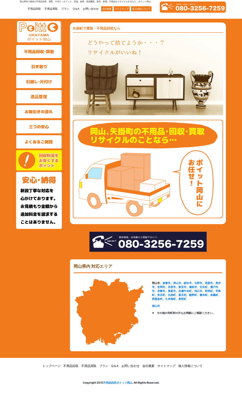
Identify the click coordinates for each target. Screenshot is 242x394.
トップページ (51, 366)
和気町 (209, 290)
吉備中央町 (185, 290)
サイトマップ (122, 8)
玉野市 (198, 282)
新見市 (182, 286)
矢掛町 (172, 294)
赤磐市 (161, 290)
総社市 (188, 282)
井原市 (172, 286)
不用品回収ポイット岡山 (117, 382)
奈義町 (214, 294)
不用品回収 (34, 8)
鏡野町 (193, 294)
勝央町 (204, 294)
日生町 (204, 286)
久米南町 (170, 298)
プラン (65, 8)
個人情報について (141, 8)
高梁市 (209, 282)
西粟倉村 (157, 298)
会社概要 (106, 8)
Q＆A (76, 8)
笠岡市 (161, 286)
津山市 (177, 282)
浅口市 (198, 290)
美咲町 (182, 298)
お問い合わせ (91, 8)
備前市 (193, 286)
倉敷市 (167, 282)
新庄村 (182, 294)
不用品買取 (51, 8)
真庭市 (172, 290)
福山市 (156, 305)
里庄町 (161, 294)
